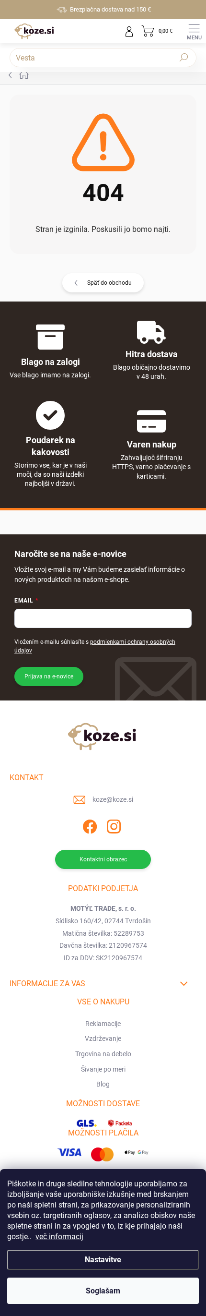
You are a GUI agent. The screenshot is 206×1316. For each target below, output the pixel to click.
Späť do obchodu (109, 282)
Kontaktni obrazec (103, 859)
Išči (184, 57)
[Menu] (194, 31)
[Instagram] (112, 825)
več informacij (59, 1236)
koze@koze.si (112, 799)
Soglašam (103, 1290)
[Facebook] (88, 825)
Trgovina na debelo (103, 1054)
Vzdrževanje (103, 1038)
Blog (103, 1084)
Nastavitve (103, 1259)
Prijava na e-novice (48, 676)
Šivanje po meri (103, 1069)
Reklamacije (103, 1023)
